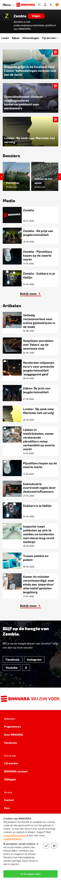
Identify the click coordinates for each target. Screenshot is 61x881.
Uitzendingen (30, 37)
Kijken (15, 37)
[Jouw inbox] (45, 4)
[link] (30, 98)
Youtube (12, 667)
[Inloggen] (50, 4)
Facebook (12, 659)
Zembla (20, 16)
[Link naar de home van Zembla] (7, 16)
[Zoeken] (39, 4)
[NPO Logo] (57, 5)
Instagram (34, 659)
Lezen (5, 37)
